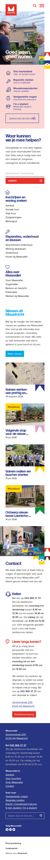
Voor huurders (13, 778)
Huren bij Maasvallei (17, 256)
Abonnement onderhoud (19, 245)
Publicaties (11, 292)
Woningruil (11, 221)
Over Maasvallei (14, 280)
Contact (10, 786)
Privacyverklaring (13, 843)
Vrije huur (11, 213)
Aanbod (10, 205)
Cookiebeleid (11, 848)
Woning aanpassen (16, 248)
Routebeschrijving (24, 714)
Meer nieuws (15, 353)
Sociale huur (12, 209)
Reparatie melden (15, 800)
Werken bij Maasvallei (17, 296)
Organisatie (12, 284)
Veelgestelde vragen (17, 796)
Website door (16, 853)
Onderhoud (12, 252)
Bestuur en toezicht (16, 288)
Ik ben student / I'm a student (21, 808)
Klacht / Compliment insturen (21, 804)
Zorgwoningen (13, 217)
